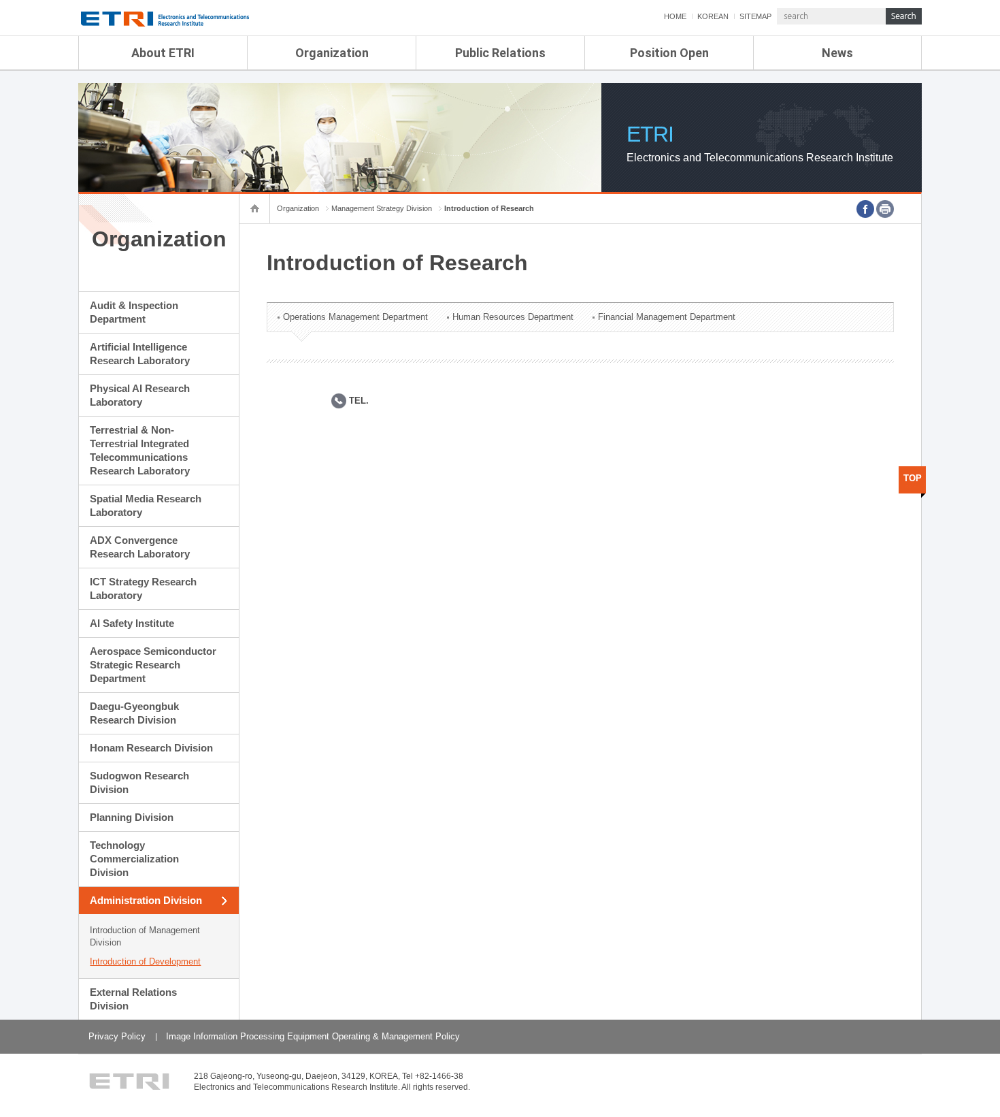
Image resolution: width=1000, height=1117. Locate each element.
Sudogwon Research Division (139, 782)
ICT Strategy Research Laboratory (143, 588)
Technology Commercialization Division (134, 858)
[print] (885, 209)
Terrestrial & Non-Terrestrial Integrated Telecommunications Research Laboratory (140, 450)
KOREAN (713, 16)
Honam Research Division (151, 748)
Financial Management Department (666, 317)
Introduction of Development (145, 961)
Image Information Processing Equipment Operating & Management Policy (313, 1036)
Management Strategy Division (381, 208)
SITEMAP (755, 16)
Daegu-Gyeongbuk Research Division (134, 713)
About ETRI (163, 53)
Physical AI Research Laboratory (140, 395)
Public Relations (500, 53)
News (837, 53)
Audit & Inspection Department (134, 312)
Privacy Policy (117, 1036)
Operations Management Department (355, 317)
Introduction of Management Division (145, 936)
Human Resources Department (512, 317)
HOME (675, 16)
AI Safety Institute (132, 623)
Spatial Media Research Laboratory (145, 505)
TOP (912, 478)
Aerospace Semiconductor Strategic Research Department (153, 664)
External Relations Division (133, 998)
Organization (332, 53)
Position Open (669, 53)
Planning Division (131, 817)
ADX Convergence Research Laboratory (140, 547)
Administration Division (146, 900)
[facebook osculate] (865, 209)
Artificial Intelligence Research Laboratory (140, 353)
